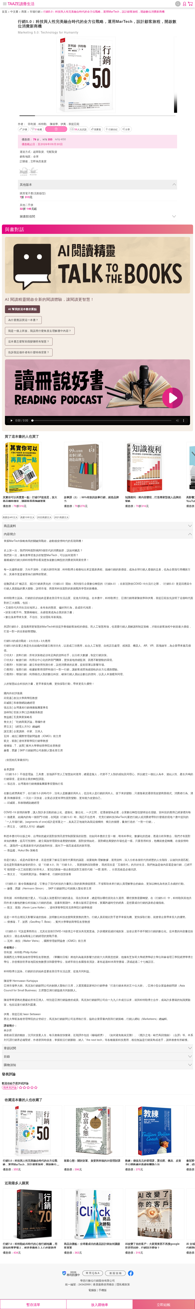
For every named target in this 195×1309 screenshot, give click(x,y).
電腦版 (92, 1290)
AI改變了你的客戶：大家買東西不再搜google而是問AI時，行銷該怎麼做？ (152, 1245)
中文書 (14, 11)
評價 (24, 129)
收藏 (38, 129)
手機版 (103, 1290)
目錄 (7, 1056)
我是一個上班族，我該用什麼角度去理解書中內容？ (39, 331)
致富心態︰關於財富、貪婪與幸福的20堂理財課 (92, 1160)
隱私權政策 (123, 1284)
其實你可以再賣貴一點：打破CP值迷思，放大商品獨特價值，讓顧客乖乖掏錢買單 (30, 499)
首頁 (4, 11)
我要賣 (97, 129)
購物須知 (10, 1065)
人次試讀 (80, 129)
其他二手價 (28, 206)
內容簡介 (10, 534)
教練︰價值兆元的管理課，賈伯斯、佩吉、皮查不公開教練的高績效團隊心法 (153, 1162)
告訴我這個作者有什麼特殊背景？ (28, 352)
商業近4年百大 (10, 517)
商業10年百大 (27, 517)
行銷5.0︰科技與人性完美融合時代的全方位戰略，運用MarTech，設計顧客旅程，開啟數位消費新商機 (31, 1164)
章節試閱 (10, 1048)
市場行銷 (35, 11)
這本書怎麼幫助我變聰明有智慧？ (28, 341)
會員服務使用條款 (103, 1284)
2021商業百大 (61, 517)
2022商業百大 (44, 517)
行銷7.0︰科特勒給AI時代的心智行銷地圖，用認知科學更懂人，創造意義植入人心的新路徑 (30, 1245)
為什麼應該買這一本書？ (23, 320)
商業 (24, 11)
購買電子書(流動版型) (33, 195)
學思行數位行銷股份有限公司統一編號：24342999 (90, 1282)
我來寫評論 (10, 1087)
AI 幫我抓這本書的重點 (22, 309)
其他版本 (26, 184)
